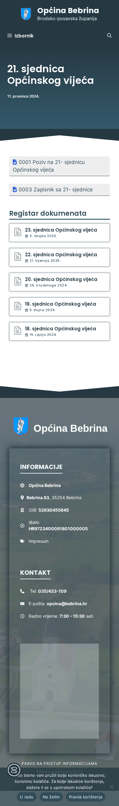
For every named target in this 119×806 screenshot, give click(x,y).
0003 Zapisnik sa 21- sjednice (56, 189)
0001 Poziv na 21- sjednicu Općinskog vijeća (49, 166)
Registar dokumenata (48, 213)
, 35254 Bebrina (54, 497)
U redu (27, 796)
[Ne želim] (111, 787)
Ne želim (51, 796)
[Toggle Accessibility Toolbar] (14, 770)
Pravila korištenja (86, 796)
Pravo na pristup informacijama (59, 763)
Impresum (39, 541)
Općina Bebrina (68, 10)
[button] (109, 36)
